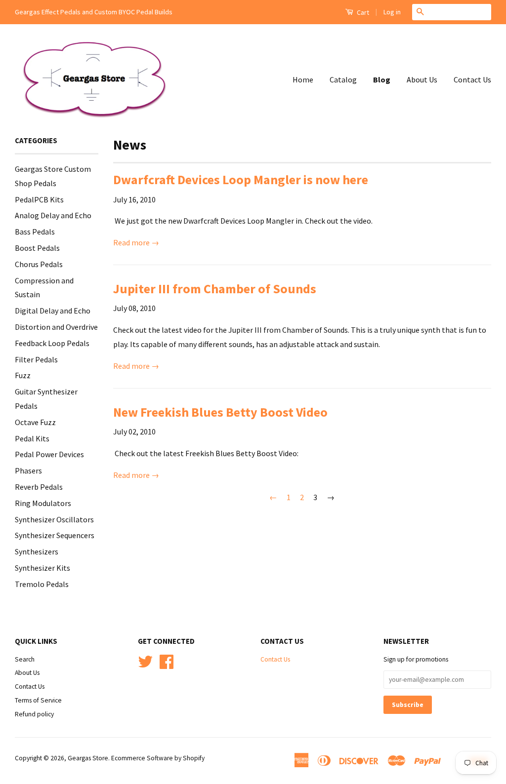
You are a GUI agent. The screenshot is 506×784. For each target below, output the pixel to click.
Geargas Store (88, 758)
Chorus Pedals (39, 264)
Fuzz (23, 375)
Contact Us (472, 79)
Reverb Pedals (39, 487)
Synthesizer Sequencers (54, 535)
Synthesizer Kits (42, 568)
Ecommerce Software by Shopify (158, 758)
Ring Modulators (43, 503)
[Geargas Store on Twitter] (145, 665)
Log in (392, 11)
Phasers (28, 470)
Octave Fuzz (35, 422)
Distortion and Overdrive (56, 327)
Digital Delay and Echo (52, 310)
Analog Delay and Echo (53, 215)
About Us (422, 79)
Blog (381, 79)
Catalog (343, 79)
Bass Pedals (35, 231)
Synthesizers (36, 551)
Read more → (136, 242)
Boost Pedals (37, 248)
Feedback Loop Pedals (52, 343)
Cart (362, 12)
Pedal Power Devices (49, 454)
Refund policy (34, 714)
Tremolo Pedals (42, 584)
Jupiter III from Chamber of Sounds (214, 288)
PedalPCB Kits (39, 199)
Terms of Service (38, 700)
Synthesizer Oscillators (54, 519)
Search (25, 659)
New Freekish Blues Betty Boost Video (220, 412)
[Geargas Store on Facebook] (166, 665)
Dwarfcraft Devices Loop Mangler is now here (240, 179)
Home (303, 79)
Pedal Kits (32, 438)
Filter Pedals (36, 359)
